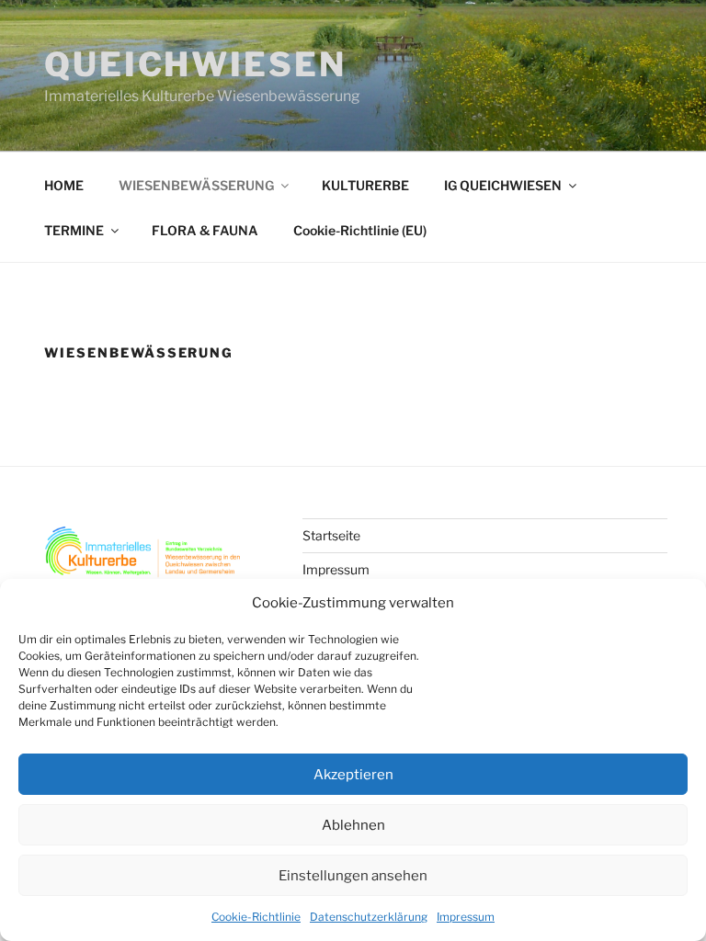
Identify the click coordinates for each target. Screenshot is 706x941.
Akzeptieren (353, 774)
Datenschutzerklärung (368, 917)
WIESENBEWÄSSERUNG (196, 185)
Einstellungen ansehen (353, 875)
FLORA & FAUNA (205, 230)
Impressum (466, 917)
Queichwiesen (195, 64)
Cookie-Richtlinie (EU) (360, 230)
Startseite (331, 535)
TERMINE (74, 230)
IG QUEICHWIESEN (503, 185)
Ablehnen (353, 825)
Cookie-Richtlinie (256, 917)
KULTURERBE (365, 185)
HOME (64, 185)
